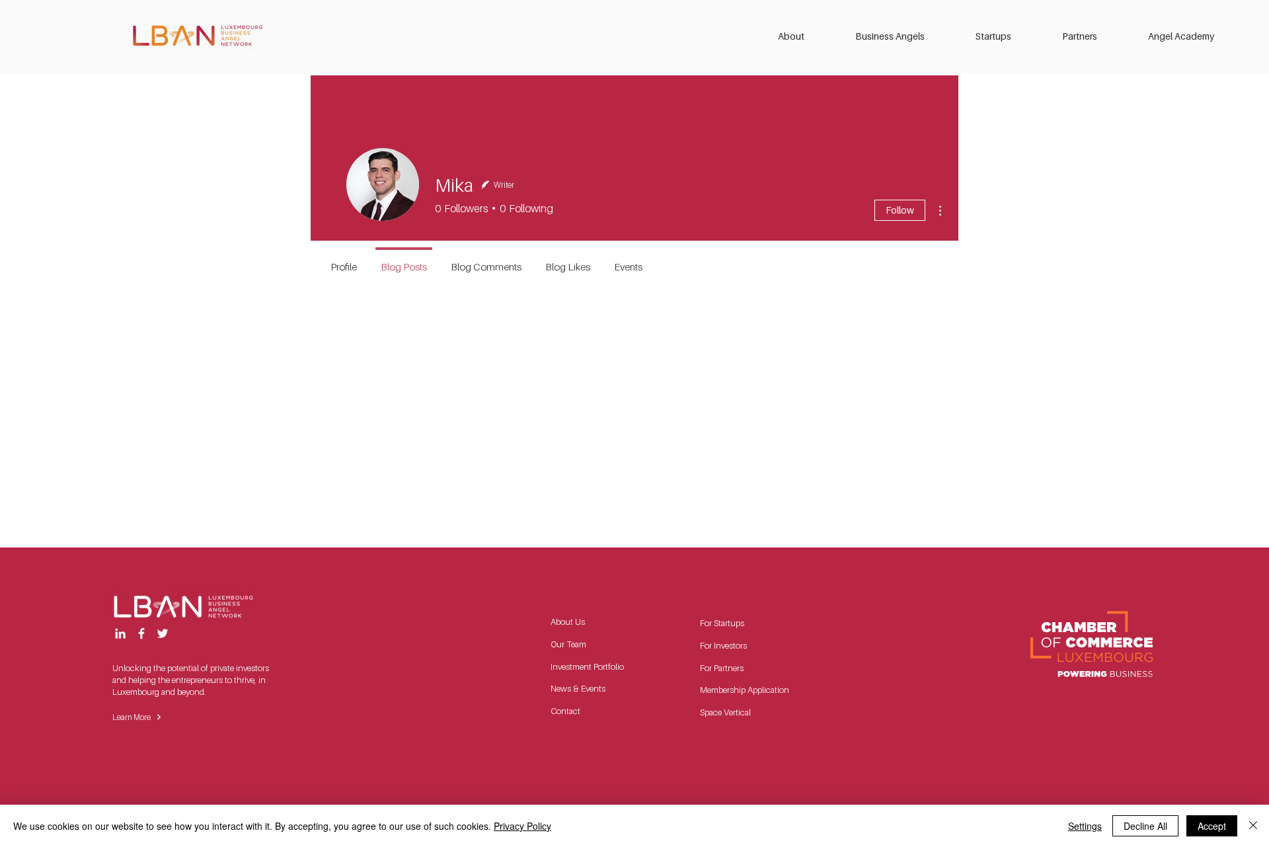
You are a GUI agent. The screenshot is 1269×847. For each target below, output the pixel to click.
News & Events (578, 688)
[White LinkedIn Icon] (120, 633)
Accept (1212, 825)
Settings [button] (1085, 825)
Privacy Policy (522, 825)
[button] (806, 36)
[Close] (1253, 825)
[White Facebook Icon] (141, 633)
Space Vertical (725, 712)
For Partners (722, 668)
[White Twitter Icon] (162, 633)
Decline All (1145, 825)
